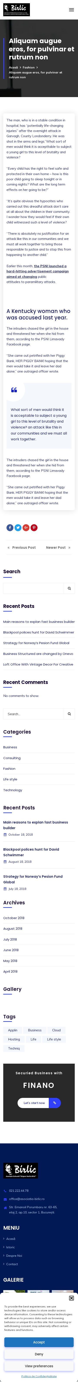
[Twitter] (18, 527)
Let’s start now (34, 1103)
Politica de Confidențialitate (39, 1376)
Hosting (14, 1039)
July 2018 (10, 939)
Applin (12, 1030)
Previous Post (23, 547)
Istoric (10, 1247)
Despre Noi (14, 1256)
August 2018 (12, 928)
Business (10, 747)
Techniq (14, 1048)
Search (11, 571)
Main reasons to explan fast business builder (39, 621)
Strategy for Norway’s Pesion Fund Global (36, 643)
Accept (39, 1342)
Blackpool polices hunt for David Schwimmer (38, 632)
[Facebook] (9, 527)
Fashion (29, 67)
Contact (12, 1264)
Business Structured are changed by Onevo (38, 653)
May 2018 (10, 961)
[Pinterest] (34, 527)
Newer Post (56, 547)
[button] (71, 1298)
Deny (39, 1354)
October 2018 (13, 918)
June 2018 (11, 950)
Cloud (56, 1030)
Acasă (13, 67)
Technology (12, 790)
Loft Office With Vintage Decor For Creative (38, 664)
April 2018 (10, 971)
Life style (10, 779)
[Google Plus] (26, 527)
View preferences (39, 1366)
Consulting (12, 758)
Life (33, 1039)
